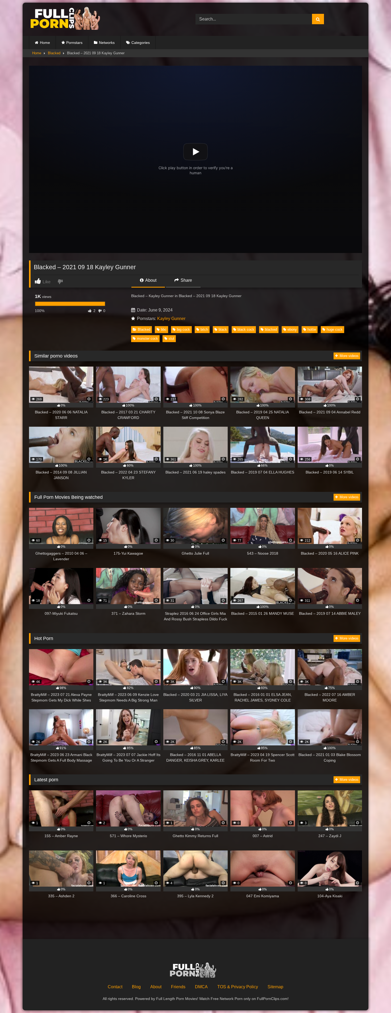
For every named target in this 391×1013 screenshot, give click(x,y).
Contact (115, 987)
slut (171, 339)
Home (45, 42)
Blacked (54, 53)
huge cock (335, 329)
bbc (164, 329)
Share (186, 280)
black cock (246, 329)
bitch (204, 329)
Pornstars (74, 42)
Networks (107, 42)
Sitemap (275, 987)
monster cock (147, 339)
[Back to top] (374, 997)
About (150, 280)
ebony (292, 329)
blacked (271, 329)
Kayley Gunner (171, 318)
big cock (183, 329)
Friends (178, 987)
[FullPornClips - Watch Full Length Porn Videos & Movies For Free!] (69, 19)
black (223, 329)
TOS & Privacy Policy (237, 987)
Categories (140, 42)
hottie (311, 329)
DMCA (201, 987)
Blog (136, 987)
